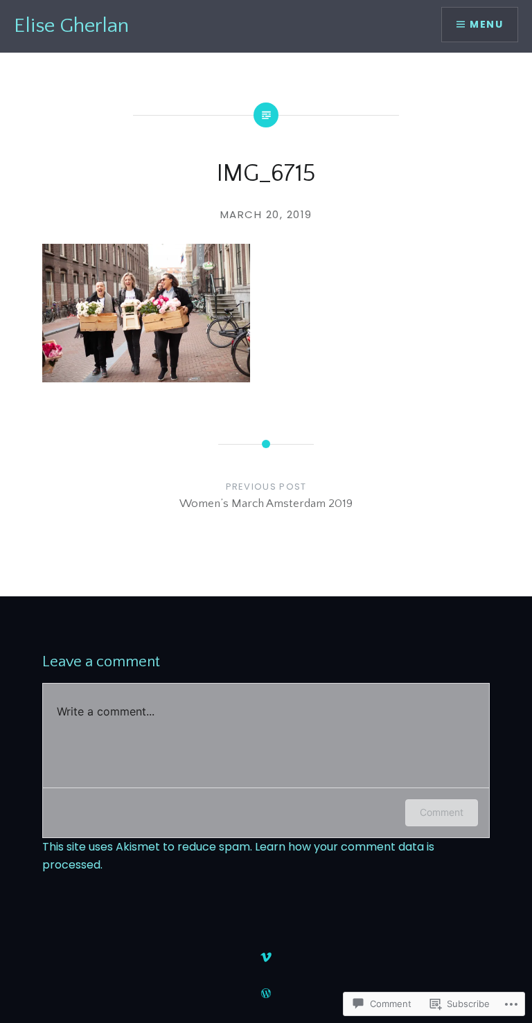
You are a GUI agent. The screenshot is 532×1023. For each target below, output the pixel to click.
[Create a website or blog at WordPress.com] (266, 994)
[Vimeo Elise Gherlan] (266, 957)
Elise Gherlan (71, 26)
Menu (486, 24)
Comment (441, 812)
